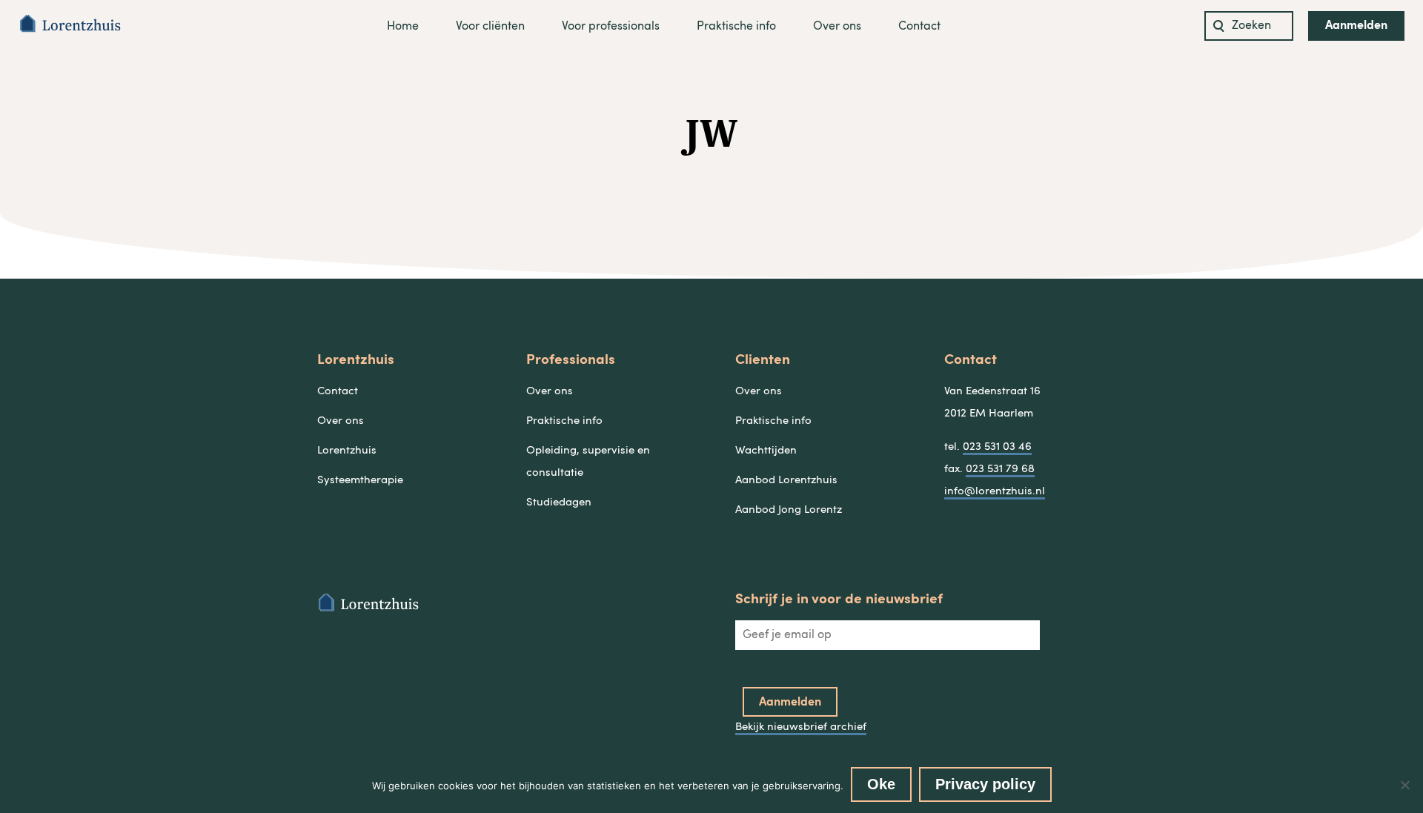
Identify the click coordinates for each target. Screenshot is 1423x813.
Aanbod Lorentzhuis (786, 480)
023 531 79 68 (1000, 469)
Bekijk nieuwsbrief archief (800, 727)
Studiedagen (558, 502)
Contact (919, 27)
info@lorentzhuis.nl (994, 491)
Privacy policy (985, 784)
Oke (881, 784)
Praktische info (736, 27)
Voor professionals (611, 27)
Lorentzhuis (347, 451)
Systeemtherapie (360, 480)
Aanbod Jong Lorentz (788, 510)
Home (403, 27)
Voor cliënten (490, 27)
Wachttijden (766, 451)
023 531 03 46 (997, 447)
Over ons (837, 27)
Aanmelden (1356, 26)
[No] (1404, 784)
